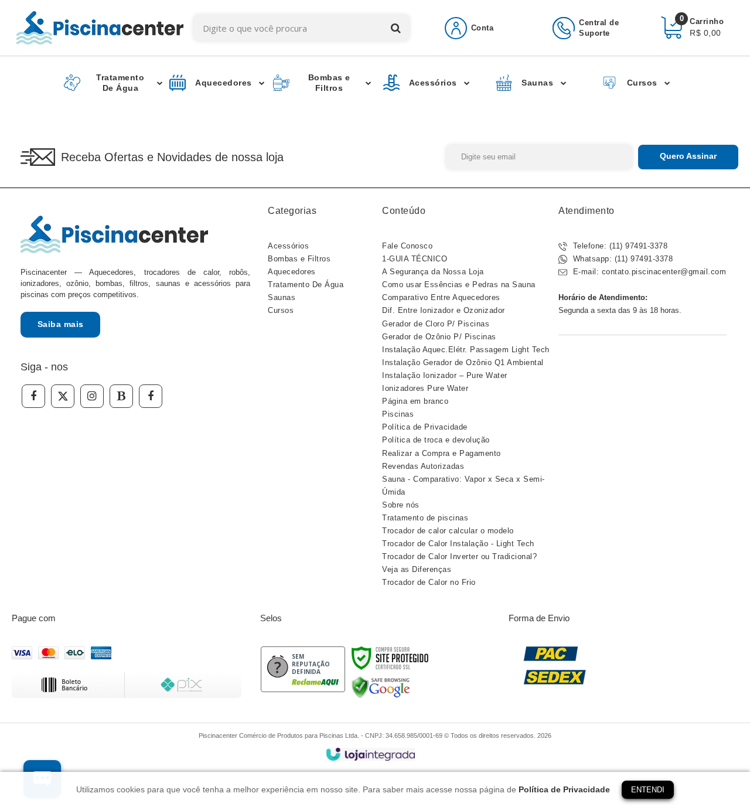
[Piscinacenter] (99, 28)
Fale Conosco (407, 245)
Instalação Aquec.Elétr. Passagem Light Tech (466, 349)
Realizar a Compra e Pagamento (441, 453)
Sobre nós (401, 504)
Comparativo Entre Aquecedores (441, 297)
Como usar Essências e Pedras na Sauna (459, 284)
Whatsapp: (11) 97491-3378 (621, 258)
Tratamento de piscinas (425, 517)
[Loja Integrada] (370, 754)
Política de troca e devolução (436, 439)
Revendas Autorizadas (423, 466)
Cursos (281, 310)
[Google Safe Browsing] (381, 687)
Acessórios (288, 245)
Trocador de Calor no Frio (429, 582)
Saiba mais (61, 324)
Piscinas (398, 414)
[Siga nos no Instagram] (92, 396)
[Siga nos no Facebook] (33, 396)
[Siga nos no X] (62, 396)
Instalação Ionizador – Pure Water (444, 375)
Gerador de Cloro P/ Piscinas (435, 323)
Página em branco (415, 401)
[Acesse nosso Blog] (121, 396)
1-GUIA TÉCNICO (414, 258)
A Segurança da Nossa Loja (433, 271)
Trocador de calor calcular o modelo (448, 530)
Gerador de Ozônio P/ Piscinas (439, 336)
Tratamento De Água (305, 284)
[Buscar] (396, 28)
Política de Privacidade (425, 427)
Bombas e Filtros (299, 258)
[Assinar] (688, 157)
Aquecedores (292, 271)
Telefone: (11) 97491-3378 (618, 245)
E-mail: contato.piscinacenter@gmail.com (648, 271)
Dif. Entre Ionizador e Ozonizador (443, 310)
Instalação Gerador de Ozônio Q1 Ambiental (463, 362)
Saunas (281, 297)
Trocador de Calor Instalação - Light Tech (458, 543)
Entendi (647, 789)
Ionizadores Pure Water (425, 388)
